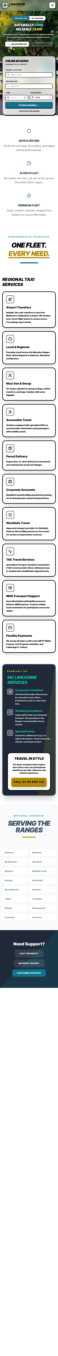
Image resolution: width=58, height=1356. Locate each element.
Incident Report (29, 963)
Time (8, 93)
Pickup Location (13, 70)
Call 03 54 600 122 (29, 781)
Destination (11, 81)
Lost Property (29, 953)
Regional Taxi (21, 18)
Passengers (36, 93)
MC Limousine (37, 18)
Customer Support (29, 973)
